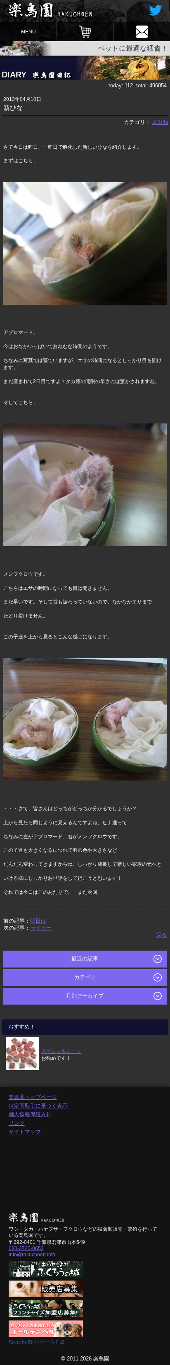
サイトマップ (25, 1132)
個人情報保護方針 (30, 1114)
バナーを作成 (50, 1341)
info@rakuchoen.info (32, 1254)
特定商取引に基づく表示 (38, 1106)
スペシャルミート (61, 1051)
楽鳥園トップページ (33, 1097)
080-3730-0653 (26, 1248)
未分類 (160, 122)
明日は (38, 921)
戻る (161, 935)
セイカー (41, 928)
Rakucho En (21, 1341)
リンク (17, 1123)
